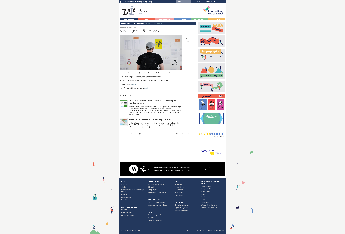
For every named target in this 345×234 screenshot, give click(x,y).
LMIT (126, 230)
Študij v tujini (152, 190)
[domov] (139, 14)
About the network (207, 186)
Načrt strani (190, 230)
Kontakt (209, 2)
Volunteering (205, 191)
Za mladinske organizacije (138, 2)
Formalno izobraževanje (156, 184)
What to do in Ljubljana (209, 205)
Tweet (187, 38)
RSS (224, 1)
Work (203, 200)
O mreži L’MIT (200, 2)
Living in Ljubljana (207, 189)
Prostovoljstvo (164, 19)
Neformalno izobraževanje (157, 192)
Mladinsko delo (126, 212)
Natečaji (182, 19)
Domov (123, 24)
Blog (150, 2)
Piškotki (210, 230)
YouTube (217, 1)
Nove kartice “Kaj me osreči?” (131, 134)
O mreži (123, 184)
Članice (123, 187)
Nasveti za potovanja (182, 205)
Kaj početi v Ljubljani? (182, 208)
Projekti (124, 194)
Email (187, 41)
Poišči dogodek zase (181, 210)
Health (203, 197)
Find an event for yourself (209, 208)
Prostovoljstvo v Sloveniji (156, 202)
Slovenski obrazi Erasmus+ (185, 134)
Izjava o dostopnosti (200, 230)
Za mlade (130, 24)
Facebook (214, 1)
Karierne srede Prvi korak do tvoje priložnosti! (150, 119)
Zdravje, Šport (199, 19)
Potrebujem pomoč (154, 215)
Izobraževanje (129, 19)
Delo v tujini (179, 192)
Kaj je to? (124, 210)
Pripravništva (179, 187)
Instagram (220, 1)
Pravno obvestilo (219, 230)
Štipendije (151, 187)
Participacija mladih (127, 215)
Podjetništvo (179, 190)
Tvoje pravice (179, 195)
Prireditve (216, 19)
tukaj (134, 84)
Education (204, 194)
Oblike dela (178, 184)
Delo (146, 19)
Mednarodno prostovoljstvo (157, 205)
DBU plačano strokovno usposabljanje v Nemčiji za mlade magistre (152, 102)
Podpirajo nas (126, 197)
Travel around (206, 202)
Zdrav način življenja (155, 220)
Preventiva (151, 218)
